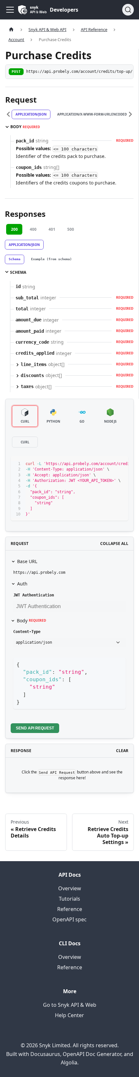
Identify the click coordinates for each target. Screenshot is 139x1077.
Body (31, 620)
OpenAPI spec (69, 919)
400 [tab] (33, 229)
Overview (69, 888)
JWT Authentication (33, 595)
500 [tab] (70, 229)
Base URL (27, 561)
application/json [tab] (31, 114)
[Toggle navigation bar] (10, 10)
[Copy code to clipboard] (120, 464)
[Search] (128, 10)
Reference (69, 909)
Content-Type (26, 631)
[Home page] (11, 30)
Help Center (69, 1015)
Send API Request (35, 728)
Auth (22, 584)
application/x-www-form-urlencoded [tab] (92, 114)
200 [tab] (14, 229)
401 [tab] (51, 229)
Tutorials (69, 898)
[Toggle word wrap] (108, 464)
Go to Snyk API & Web (69, 1004)
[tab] (14, 259)
